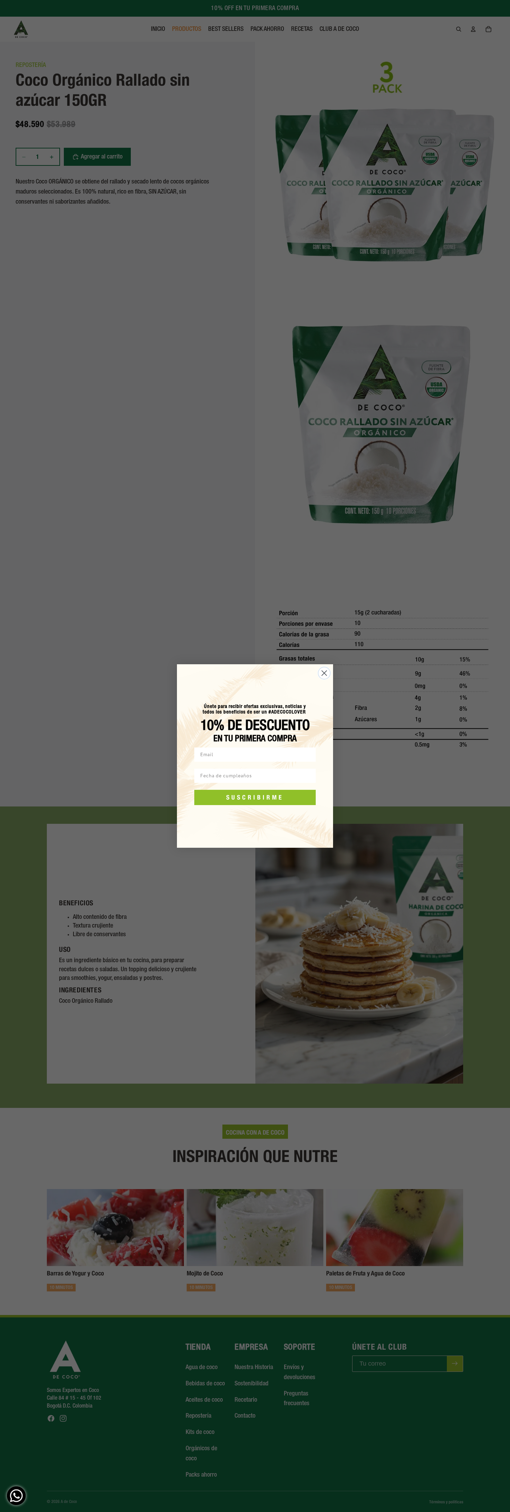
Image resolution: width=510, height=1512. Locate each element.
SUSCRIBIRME (255, 797)
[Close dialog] (324, 673)
